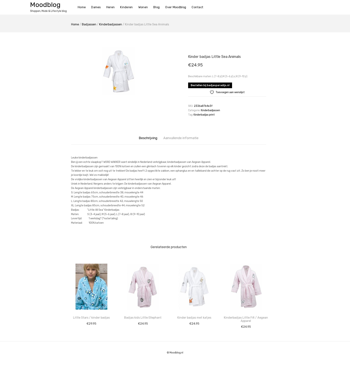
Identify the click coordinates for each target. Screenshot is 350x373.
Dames (96, 7)
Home (82, 7)
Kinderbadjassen (110, 24)
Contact (197, 7)
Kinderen (126, 7)
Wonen (143, 7)
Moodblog (45, 5)
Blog (156, 7)
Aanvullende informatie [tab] (181, 138)
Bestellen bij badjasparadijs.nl (210, 85)
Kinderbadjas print (204, 114)
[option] (118, 71)
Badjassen (89, 24)
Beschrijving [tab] (148, 138)
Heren (110, 7)
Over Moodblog (175, 7)
